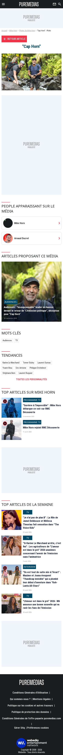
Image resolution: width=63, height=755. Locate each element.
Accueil (4, 31)
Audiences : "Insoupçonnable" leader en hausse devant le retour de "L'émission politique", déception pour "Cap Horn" (31, 311)
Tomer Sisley (28, 362)
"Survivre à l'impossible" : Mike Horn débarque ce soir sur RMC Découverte (42, 409)
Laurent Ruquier (25, 373)
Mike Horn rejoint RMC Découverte (41, 427)
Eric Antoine (21, 368)
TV (16, 340)
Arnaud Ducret (21, 238)
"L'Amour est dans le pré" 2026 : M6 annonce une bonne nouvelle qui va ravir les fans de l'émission (41, 604)
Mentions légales (42, 699)
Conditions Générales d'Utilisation (30, 692)
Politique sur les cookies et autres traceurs (30, 705)
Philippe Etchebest (38, 368)
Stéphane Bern (9, 373)
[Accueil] (29, 4)
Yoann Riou (7, 368)
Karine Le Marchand (11, 362)
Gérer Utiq (19, 727)
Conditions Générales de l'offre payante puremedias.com (31, 718)
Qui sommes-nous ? (20, 699)
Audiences (7, 340)
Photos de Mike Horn (27, 31)
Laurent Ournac (44, 362)
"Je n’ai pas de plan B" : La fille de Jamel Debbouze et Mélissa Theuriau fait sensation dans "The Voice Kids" (41, 522)
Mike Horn (13, 31)
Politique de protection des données (30, 712)
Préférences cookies (38, 727)
